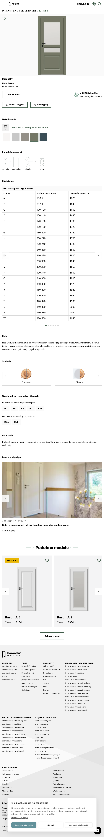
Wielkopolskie (59, 791)
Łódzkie (5, 784)
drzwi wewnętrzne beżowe (76, 669)
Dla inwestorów (49, 676)
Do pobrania (48, 673)
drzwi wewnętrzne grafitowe (76, 693)
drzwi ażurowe (41, 751)
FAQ (45, 686)
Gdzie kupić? (13, 94)
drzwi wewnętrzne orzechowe (77, 700)
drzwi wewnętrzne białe (74, 673)
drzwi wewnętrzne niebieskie (77, 696)
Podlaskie (57, 774)
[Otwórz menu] (4, 4)
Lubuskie (6, 780)
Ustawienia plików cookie (79, 825)
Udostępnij (42, 105)
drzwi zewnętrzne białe (11, 724)
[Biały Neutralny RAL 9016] (6, 137)
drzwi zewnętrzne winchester (14, 744)
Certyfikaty (26, 690)
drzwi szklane (40, 741)
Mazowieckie (7, 791)
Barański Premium (29, 666)
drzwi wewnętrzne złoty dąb (76, 710)
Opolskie (5, 794)
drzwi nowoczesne (43, 730)
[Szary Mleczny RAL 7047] (15, 137)
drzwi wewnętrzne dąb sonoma (77, 690)
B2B (44, 680)
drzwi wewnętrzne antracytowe (77, 666)
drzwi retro (39, 737)
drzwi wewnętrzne (9, 666)
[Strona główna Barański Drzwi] (14, 4)
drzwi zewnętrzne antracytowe (14, 720)
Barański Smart (28, 673)
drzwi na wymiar (8, 680)
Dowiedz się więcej (19, 817)
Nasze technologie (29, 686)
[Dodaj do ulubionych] (4, 18)
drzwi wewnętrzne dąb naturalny (78, 686)
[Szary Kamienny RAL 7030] (25, 137)
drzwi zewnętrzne (9, 669)
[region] (52, 256)
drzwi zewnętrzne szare (12, 741)
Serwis (46, 683)
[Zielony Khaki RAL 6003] (34, 137)
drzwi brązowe (71, 676)
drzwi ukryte (40, 744)
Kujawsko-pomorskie (10, 774)
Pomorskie (57, 777)
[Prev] (5, 255)
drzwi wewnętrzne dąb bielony (77, 683)
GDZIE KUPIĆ (83, 4)
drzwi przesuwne (42, 734)
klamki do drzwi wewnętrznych (47, 754)
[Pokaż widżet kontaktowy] (97, 830)
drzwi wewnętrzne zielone (75, 707)
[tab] (46, 325)
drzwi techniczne (9, 673)
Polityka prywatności (51, 693)
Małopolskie (7, 787)
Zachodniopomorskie (62, 794)
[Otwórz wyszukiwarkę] (100, 4)
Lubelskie (6, 777)
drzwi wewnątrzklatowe (44, 747)
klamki (4, 676)
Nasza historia (27, 683)
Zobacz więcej (52, 636)
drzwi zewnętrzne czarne (12, 730)
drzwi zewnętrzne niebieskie (14, 737)
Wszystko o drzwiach (51, 669)
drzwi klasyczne (41, 724)
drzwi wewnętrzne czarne (75, 680)
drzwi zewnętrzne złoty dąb (13, 751)
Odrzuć (50, 825)
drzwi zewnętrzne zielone (12, 747)
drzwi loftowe (40, 727)
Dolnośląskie (7, 770)
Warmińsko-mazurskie (62, 787)
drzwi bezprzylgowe (43, 720)
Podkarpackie (58, 770)
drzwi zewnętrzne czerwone (13, 734)
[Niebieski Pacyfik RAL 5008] (43, 137)
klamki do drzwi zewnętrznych (47, 758)
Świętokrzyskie (59, 784)
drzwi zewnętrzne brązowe (13, 727)
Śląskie (56, 780)
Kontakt (46, 690)
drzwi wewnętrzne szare (75, 703)
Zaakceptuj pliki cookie (24, 825)
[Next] (98, 255)
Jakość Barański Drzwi (30, 680)
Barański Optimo (28, 669)
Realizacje (26, 676)
